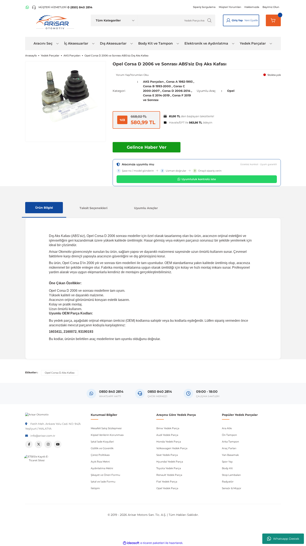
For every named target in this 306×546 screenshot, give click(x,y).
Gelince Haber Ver (147, 147)
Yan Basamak (230, 454)
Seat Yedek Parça (167, 454)
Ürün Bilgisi (44, 207)
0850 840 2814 (160, 392)
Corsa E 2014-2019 (156, 95)
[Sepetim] (273, 20)
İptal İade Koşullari (102, 441)
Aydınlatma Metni (102, 468)
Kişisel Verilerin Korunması (107, 434)
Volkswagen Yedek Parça (171, 448)
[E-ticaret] (152, 543)
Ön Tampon (229, 434)
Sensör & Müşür (231, 488)
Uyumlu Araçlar (146, 208)
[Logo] (37, 414)
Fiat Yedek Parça (166, 481)
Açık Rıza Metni (100, 461)
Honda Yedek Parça (168, 441)
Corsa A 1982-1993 (179, 82)
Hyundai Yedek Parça (169, 461)
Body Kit (227, 468)
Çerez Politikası (100, 454)
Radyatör (228, 481)
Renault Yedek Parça (169, 474)
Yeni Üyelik (251, 20)
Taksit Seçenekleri (93, 208)
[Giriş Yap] (228, 20)
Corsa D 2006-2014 (176, 91)
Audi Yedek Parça (167, 434)
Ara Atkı (227, 428)
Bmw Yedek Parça (167, 428)
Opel (230, 91)
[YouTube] (57, 444)
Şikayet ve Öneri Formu (105, 474)
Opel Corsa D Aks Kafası (60, 372)
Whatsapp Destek (286, 539)
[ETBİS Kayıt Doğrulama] (36, 467)
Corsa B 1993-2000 (157, 86)
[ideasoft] (131, 543)
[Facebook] (29, 444)
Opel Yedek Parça (167, 488)
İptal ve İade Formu (103, 481)
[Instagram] (48, 444)
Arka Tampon (230, 441)
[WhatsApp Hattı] (27, 7)
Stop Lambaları (231, 474)
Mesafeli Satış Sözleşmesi (106, 428)
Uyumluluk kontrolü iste (199, 179)
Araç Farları (229, 448)
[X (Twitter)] (38, 444)
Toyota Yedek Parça (168, 468)
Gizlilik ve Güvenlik (102, 448)
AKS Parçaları (153, 82)
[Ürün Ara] (209, 20)
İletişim (95, 488)
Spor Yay (227, 461)
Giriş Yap (237, 20)
